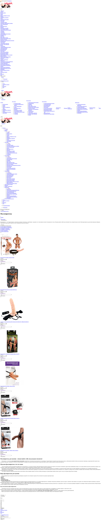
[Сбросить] (1, 507)
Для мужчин (9, 157)
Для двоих (9, 144)
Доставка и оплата (3, 510)
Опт (1, 511)
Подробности (2, 261)
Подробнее (10, 0)
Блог (1, 513)
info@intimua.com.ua (4, 80)
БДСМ (8, 132)
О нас (1, 509)
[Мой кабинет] (0, 124)
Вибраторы (9, 189)
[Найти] (1, 9)
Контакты (2, 512)
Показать (2, 508)
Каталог (6, 129)
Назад (7, 128)
